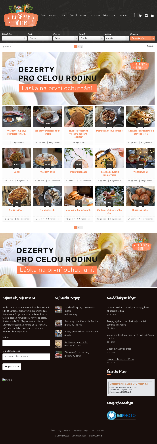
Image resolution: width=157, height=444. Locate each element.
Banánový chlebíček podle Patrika (81, 321)
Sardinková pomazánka (76, 342)
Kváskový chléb (47, 172)
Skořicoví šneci (16, 210)
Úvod (43, 15)
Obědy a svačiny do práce (119, 349)
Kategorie (134, 34)
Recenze (67, 431)
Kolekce (84, 15)
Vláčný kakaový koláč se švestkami (81, 331)
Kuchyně (53, 15)
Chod (30, 34)
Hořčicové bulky (140, 210)
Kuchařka (95, 15)
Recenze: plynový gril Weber (120, 359)
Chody (64, 15)
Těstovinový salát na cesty (77, 352)
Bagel (17, 172)
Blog (59, 431)
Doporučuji (77, 431)
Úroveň (73, 15)
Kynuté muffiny (140, 172)
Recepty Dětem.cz (95, 436)
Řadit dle (150, 46)
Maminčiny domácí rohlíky (78, 210)
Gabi (115, 15)
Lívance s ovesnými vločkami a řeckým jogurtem (78, 134)
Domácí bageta (47, 210)
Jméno (5, 337)
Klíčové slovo (7, 34)
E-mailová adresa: (11, 351)
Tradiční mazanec (78, 172)
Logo (86, 431)
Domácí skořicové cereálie (109, 131)
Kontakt (124, 15)
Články (106, 15)
